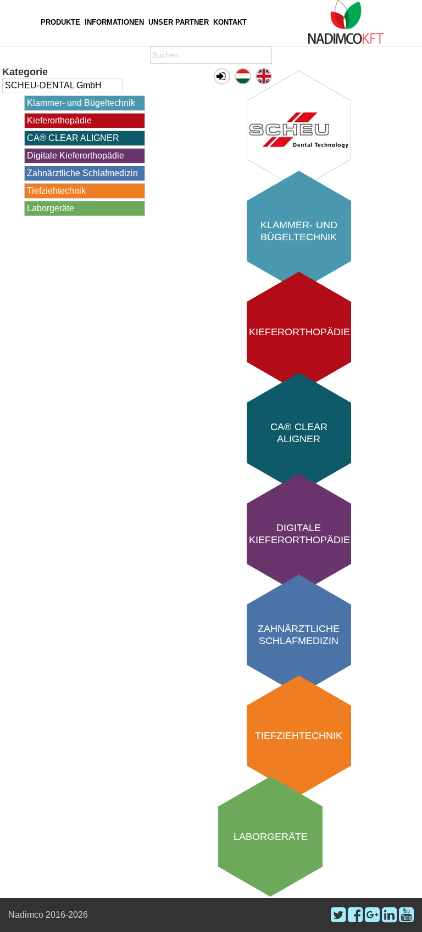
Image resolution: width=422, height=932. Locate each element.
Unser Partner (178, 22)
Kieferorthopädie (59, 120)
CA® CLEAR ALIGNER (73, 138)
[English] (264, 76)
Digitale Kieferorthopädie (75, 155)
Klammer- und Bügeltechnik (81, 103)
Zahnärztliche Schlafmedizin (82, 173)
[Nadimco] (346, 22)
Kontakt (230, 22)
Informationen (114, 22)
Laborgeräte (50, 208)
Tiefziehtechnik (56, 190)
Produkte (60, 22)
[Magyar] (243, 76)
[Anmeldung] (222, 76)
